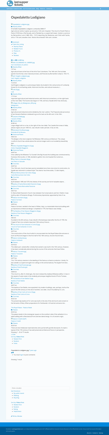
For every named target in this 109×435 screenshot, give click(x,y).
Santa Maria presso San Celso (20, 175)
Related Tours (18, 49)
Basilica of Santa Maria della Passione (23, 186)
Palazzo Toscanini (17, 254)
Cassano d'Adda (16, 119)
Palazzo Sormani (16, 200)
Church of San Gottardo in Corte (21, 227)
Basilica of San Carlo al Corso (20, 294)
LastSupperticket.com (17, 429)
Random (16, 341)
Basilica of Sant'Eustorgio (19, 267)
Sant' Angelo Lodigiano (18, 78)
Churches (16, 164)
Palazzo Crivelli (16, 321)
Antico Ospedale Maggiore (19, 148)
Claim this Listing (18, 44)
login (21, 355)
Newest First (18, 339)
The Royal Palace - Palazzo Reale (21, 308)
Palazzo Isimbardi (16, 240)
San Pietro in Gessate (18, 161)
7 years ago (33, 350)
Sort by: (17, 337)
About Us (42, 8)
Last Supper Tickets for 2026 (14, 8)
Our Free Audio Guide (29, 8)
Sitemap (101, 433)
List (13, 60)
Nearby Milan (17, 26)
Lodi (12, 92)
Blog (37, 8)
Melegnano (14, 105)
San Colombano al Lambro (19, 65)
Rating (16, 409)
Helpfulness (17, 411)
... (60, 87)
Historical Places (18, 134)
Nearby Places (18, 46)
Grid (18, 60)
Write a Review (17, 416)
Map (15, 53)
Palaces (15, 202)
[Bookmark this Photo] (13, 352)
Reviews (16, 55)
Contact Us (49, 8)
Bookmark (15, 42)
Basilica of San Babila (18, 281)
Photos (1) (17, 51)
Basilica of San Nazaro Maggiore (21, 213)
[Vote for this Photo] (12, 352)
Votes (15, 343)
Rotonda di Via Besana (18, 132)
